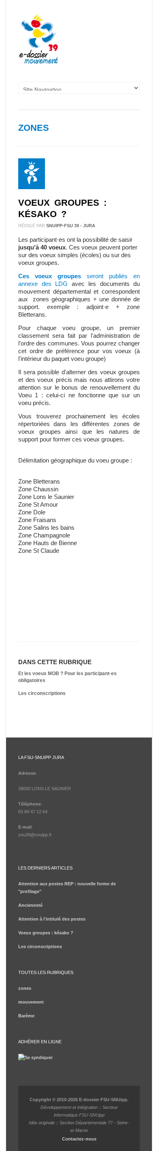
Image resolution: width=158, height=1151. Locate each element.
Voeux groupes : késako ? (45, 932)
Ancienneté (30, 905)
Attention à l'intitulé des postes (51, 919)
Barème (26, 1015)
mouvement (31, 1002)
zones (33, 128)
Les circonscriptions (42, 693)
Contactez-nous (79, 1138)
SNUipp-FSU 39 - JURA (70, 225)
